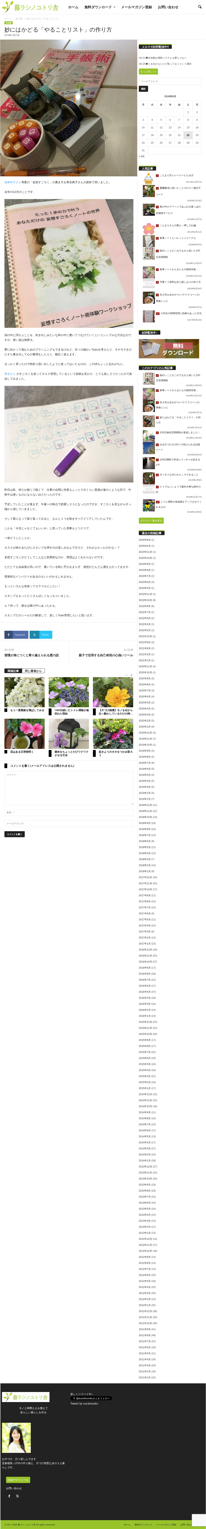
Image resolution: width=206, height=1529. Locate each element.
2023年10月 (145, 558)
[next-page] (131, 675)
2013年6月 (145, 1202)
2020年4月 (145, 708)
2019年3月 (145, 787)
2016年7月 (145, 979)
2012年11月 (145, 1245)
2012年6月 (145, 1275)
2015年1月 (145, 1088)
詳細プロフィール (18, 1479)
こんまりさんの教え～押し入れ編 (178, 225)
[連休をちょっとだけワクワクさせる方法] (69, 734)
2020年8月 (145, 684)
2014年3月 (145, 1148)
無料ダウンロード (98, 7)
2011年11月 (145, 1317)
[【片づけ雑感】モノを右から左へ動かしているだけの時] (113, 692)
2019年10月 (145, 744)
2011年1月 (145, 1377)
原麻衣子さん (12, 182)
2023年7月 (145, 576)
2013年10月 (145, 1178)
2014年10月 (145, 1106)
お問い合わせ (168, 7)
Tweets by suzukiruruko (84, 1403)
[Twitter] (18, 1496)
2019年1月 (145, 799)
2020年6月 (145, 696)
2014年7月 (145, 1124)
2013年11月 (145, 1172)
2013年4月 (145, 1214)
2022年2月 (145, 630)
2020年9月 (145, 678)
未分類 (19, 18)
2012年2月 (145, 1299)
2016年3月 (145, 1004)
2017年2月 (145, 937)
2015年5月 (145, 1064)
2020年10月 (145, 672)
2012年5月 (145, 1281)
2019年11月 (145, 738)
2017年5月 (145, 919)
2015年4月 (145, 1070)
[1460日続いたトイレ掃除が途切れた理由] (69, 692)
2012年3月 (145, 1293)
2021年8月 (145, 648)
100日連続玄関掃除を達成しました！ (180, 432)
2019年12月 (145, 732)
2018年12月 (145, 805)
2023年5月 (145, 588)
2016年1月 (145, 1016)
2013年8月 (145, 1190)
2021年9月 (145, 642)
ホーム (73, 7)
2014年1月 (145, 1160)
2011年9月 (145, 1329)
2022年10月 (145, 600)
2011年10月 (145, 1323)
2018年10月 (145, 817)
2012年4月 (145, 1287)
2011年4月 (145, 1359)
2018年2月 (145, 865)
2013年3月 (145, 1220)
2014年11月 (145, 1100)
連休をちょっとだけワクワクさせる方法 (72, 753)
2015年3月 (145, 1076)
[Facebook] (10, 1496)
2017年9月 (145, 895)
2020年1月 (145, 726)
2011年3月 (145, 1365)
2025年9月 (145, 540)
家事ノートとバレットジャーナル (178, 238)
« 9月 (142, 156)
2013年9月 (145, 1184)
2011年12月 (145, 1311)
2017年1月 (145, 943)
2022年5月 (145, 618)
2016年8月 (145, 973)
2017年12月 (145, 877)
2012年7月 (145, 1269)
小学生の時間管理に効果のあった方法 (181, 313)
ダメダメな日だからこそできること (179, 474)
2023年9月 (145, 564)
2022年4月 (145, 624)
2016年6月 (145, 985)
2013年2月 (145, 1226)
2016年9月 (145, 967)
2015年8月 (145, 1046)
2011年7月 (145, 1341)
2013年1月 (145, 1233)
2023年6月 (145, 582)
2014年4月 (145, 1142)
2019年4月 (145, 781)
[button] (199, 7)
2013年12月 (145, 1166)
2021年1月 (145, 660)
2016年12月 (145, 949)
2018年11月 (145, 811)
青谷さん (10, 373)
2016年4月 (145, 998)
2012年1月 (145, 1305)
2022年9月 (145, 606)
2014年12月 (145, 1094)
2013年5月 (145, 1208)
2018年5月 (145, 847)
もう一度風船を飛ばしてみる (27, 710)
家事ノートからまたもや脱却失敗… (179, 269)
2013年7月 (145, 1196)
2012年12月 (145, 1239)
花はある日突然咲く (22, 751)
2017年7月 (145, 907)
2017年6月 (145, 913)
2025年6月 (145, 546)
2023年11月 (145, 552)
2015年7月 (145, 1052)
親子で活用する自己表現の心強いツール (106, 655)
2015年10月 (145, 1034)
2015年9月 (145, 1040)
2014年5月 (145, 1136)
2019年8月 (145, 756)
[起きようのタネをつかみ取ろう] (113, 734)
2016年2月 (145, 1010)
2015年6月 (145, 1058)
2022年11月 (145, 594)
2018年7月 (145, 835)
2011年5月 (145, 1353)
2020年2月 (145, 720)
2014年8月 (145, 1118)
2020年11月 (145, 666)
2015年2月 (145, 1082)
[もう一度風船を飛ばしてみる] (24, 692)
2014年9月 (145, 1112)
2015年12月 (145, 1022)
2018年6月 (145, 841)
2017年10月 (145, 889)
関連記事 (13, 671)
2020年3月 (145, 714)
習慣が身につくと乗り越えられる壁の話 (31, 655)
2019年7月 (145, 762)
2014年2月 (145, 1154)
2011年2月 (145, 1371)
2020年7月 (145, 690)
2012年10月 (145, 1251)
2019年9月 (145, 750)
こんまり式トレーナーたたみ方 (177, 175)
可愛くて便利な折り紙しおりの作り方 (180, 282)
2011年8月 (145, 1335)
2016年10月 (145, 961)
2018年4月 (145, 853)
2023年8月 (145, 570)
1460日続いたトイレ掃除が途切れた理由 (72, 711)
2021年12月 (145, 636)
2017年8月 (145, 901)
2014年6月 (145, 1130)
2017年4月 (145, 925)
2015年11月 (145, 1028)
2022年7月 (145, 612)
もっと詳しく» (148, 71)
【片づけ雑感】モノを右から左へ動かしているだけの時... (116, 711)
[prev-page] (127, 675)
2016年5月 (145, 991)
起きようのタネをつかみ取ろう (116, 753)
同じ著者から (33, 671)
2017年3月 (145, 931)
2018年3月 (145, 859)
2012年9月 (145, 1257)
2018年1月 (145, 871)
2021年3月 (145, 654)
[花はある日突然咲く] (24, 734)
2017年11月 (145, 883)
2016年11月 (145, 955)
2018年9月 (145, 823)
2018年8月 (145, 829)
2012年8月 (145, 1263)
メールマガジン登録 (136, 7)
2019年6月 (145, 769)
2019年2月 (145, 793)
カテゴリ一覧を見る (151, 520)
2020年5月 (145, 702)
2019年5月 (145, 775)
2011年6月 (145, 1347)
